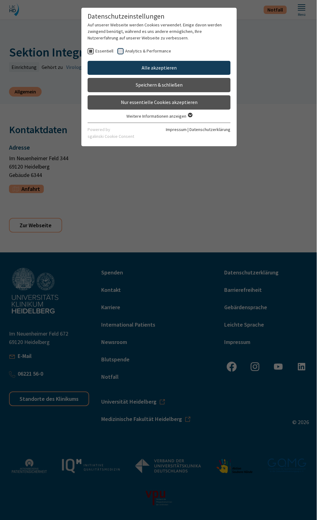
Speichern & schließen (159, 85)
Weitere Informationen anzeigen (156, 116)
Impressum (176, 129)
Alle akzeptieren (159, 68)
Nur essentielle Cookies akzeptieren (159, 102)
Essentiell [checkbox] (104, 51)
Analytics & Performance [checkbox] (148, 51)
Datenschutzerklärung (209, 129)
